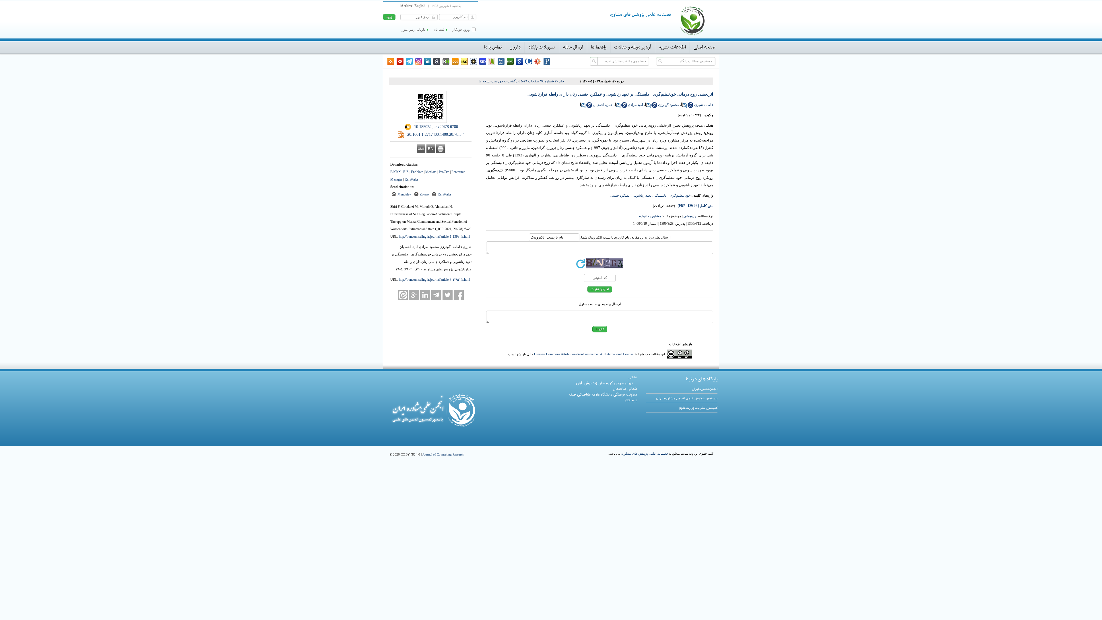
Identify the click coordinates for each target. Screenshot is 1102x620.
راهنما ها (598, 47)
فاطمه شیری (703, 105)
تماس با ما (493, 47)
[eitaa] (403, 295)
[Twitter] (448, 295)
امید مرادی (635, 105)
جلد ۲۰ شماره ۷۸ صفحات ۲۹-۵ (542, 81)
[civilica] (528, 61)
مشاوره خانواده (650, 216)
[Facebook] (459, 295)
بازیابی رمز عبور (413, 30)
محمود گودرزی (668, 105)
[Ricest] (473, 61)
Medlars (430, 172)
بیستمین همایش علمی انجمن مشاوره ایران (686, 398)
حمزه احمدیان (603, 105)
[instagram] (418, 61)
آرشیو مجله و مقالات (632, 47)
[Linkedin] (427, 61)
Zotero (424, 194)
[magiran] (491, 61)
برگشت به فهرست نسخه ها (499, 81)
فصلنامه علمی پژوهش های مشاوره (644, 453)
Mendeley (404, 194)
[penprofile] (501, 61)
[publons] (547, 61)
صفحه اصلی (704, 47)
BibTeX (395, 172)
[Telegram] (409, 61)
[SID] (482, 61)
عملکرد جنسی (620, 195)
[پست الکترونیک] (400, 61)
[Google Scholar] (519, 61)
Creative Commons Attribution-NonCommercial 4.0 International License (583, 354)
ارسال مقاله (573, 47)
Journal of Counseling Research (443, 454)
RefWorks (411, 179)
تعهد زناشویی (642, 195)
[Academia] (436, 61)
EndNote (417, 172)
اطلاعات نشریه (672, 47)
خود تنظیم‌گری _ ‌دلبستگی (671, 195)
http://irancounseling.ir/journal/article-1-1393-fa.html (434, 237)
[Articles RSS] (390, 61)
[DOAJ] (510, 61)
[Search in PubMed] (684, 107)
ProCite (444, 172)
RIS (406, 172)
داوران (515, 47)
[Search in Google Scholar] (690, 107)
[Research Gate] (446, 61)
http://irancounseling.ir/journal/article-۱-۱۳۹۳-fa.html (434, 280)
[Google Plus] (414, 295)
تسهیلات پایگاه (542, 47)
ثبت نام (439, 30)
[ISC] (464, 61)
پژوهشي (689, 216)
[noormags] (537, 61)
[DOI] (455, 61)
